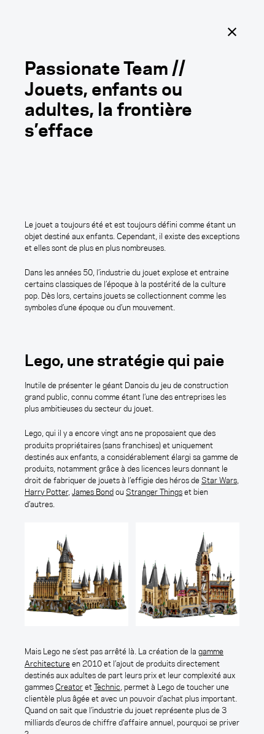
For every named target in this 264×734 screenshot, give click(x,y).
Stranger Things (154, 491)
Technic (107, 686)
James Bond (93, 491)
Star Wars (219, 480)
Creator (69, 686)
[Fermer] (232, 32)
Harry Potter (46, 491)
